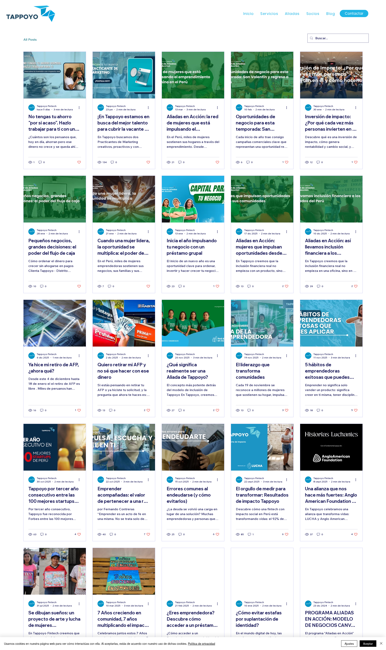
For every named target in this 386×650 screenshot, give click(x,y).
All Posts (30, 39)
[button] (268, 13)
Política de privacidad (201, 644)
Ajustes (349, 644)
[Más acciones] (80, 107)
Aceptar (368, 644)
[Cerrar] (381, 643)
